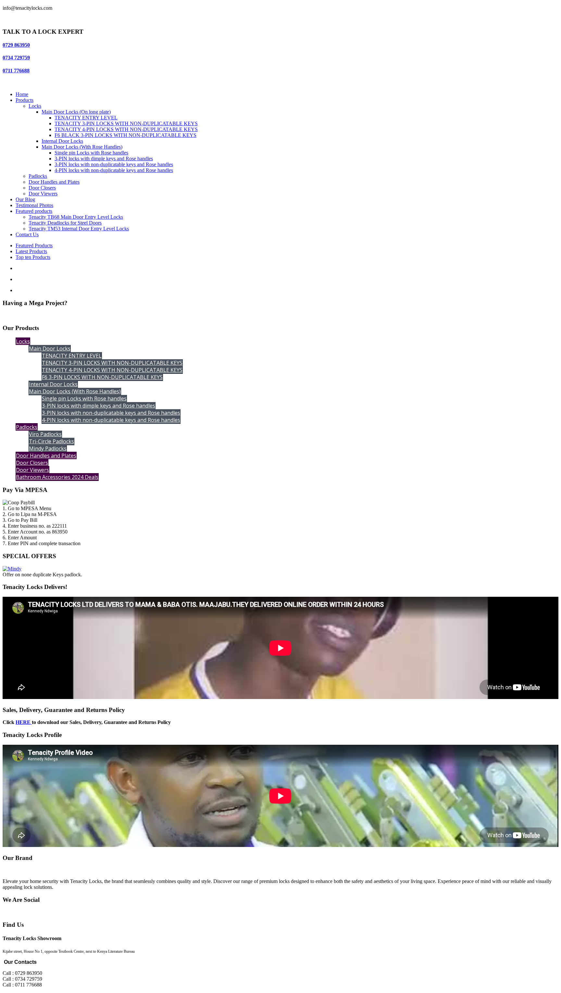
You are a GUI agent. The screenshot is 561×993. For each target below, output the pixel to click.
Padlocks (38, 176)
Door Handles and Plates (54, 182)
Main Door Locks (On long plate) (76, 112)
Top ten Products (33, 257)
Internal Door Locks (62, 141)
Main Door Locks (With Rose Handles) (82, 147)
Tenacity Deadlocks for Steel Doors (65, 223)
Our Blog (25, 199)
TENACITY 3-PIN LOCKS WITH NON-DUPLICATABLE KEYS (126, 123)
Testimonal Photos (34, 205)
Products (24, 100)
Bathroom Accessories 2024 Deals (57, 477)
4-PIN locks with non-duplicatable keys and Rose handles (114, 170)
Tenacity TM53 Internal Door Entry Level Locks (79, 228)
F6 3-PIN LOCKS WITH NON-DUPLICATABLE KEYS (102, 377)
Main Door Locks (49, 348)
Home (22, 94)
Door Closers (42, 187)
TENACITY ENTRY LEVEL (86, 117)
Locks (35, 106)
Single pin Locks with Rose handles (91, 152)
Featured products (34, 211)
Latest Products (31, 251)
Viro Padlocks (45, 434)
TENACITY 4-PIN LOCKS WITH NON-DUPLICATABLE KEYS (126, 129)
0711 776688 (16, 70)
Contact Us (27, 234)
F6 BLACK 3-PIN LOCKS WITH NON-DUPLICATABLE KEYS (125, 135)
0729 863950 (16, 45)
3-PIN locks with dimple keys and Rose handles (104, 158)
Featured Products (34, 245)
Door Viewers (43, 193)
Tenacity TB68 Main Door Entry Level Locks (76, 217)
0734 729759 (16, 57)
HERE (24, 722)
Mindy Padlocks (48, 448)
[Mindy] (12, 568)
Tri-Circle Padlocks (51, 441)
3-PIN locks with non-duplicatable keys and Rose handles (114, 164)
